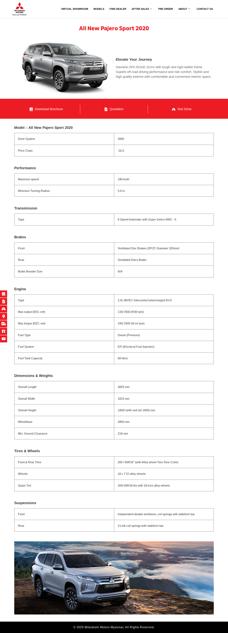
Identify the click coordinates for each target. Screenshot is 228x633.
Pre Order (165, 8)
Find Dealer (118, 8)
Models (99, 8)
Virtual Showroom (74, 8)
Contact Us (205, 8)
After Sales (140, 8)
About (182, 8)
